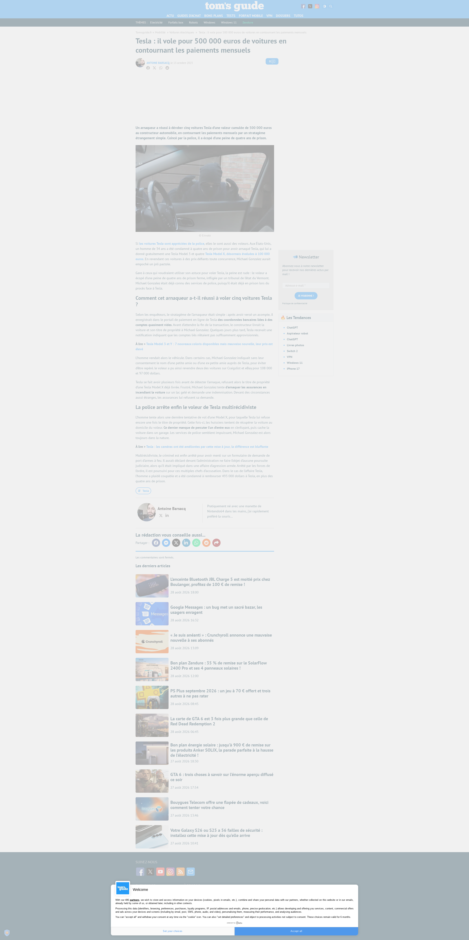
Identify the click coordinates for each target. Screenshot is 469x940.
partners (134, 900)
